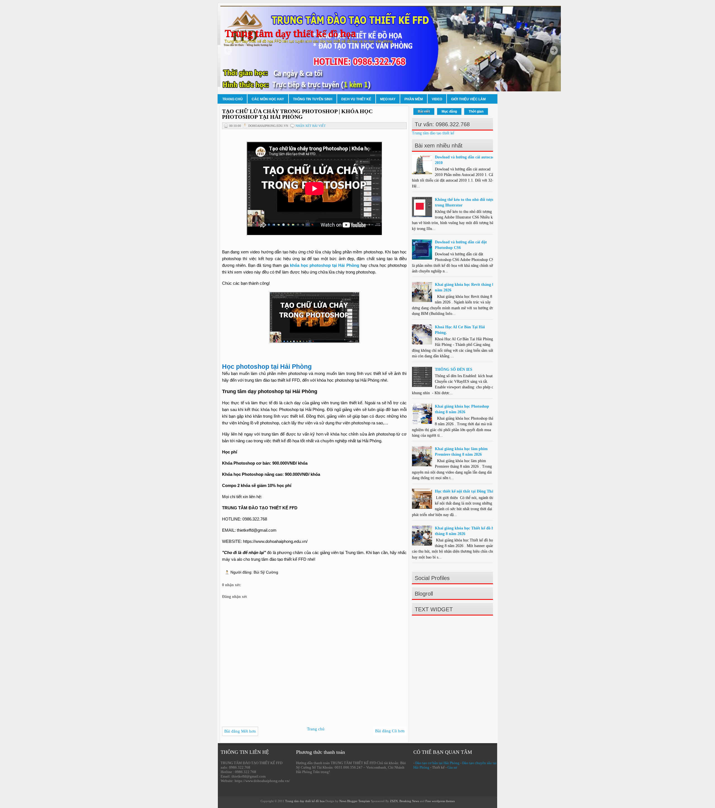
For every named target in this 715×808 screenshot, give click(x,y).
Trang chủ (232, 99)
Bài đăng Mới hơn (240, 731)
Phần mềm (413, 99)
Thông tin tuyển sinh (312, 99)
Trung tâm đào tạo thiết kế (433, 133)
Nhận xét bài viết (310, 125)
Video (437, 99)
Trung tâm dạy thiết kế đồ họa (290, 33)
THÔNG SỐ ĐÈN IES (453, 369)
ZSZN (394, 801)
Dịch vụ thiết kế (356, 99)
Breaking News (409, 801)
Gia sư (452, 767)
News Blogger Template (354, 801)
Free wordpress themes (440, 801)
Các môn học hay (268, 99)
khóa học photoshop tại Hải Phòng (324, 265)
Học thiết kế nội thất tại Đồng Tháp (465, 491)
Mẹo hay (387, 99)
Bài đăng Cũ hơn (390, 731)
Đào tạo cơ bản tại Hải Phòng (437, 763)
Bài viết (424, 111)
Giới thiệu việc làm (468, 99)
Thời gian (476, 111)
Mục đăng (449, 111)
